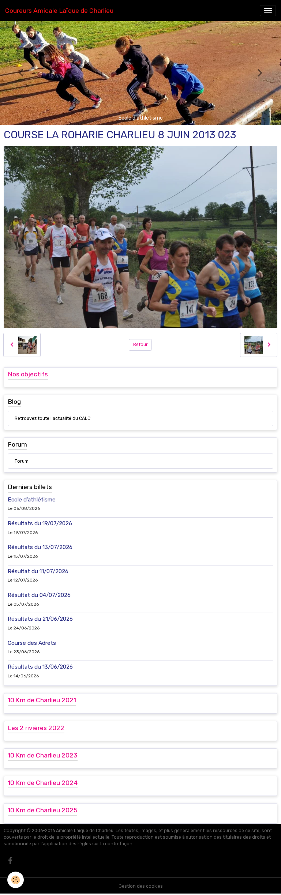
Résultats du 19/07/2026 (40, 523)
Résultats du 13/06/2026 (40, 666)
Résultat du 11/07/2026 (38, 571)
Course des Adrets (32, 643)
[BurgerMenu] (268, 10)
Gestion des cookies (141, 886)
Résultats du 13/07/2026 (40, 547)
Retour (140, 344)
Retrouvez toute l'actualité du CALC (52, 418)
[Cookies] (15, 880)
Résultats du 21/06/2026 (40, 619)
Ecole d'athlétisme (32, 499)
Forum (22, 461)
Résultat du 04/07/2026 (39, 595)
